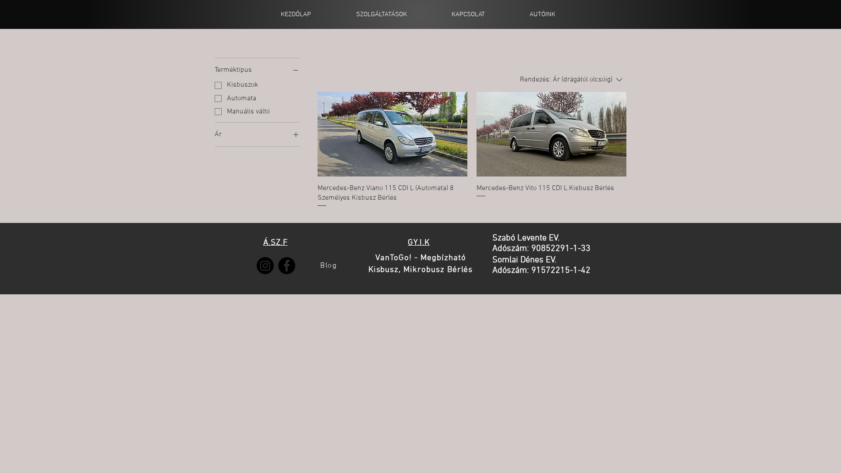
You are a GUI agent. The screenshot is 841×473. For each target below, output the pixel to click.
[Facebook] (286, 265)
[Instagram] (265, 265)
